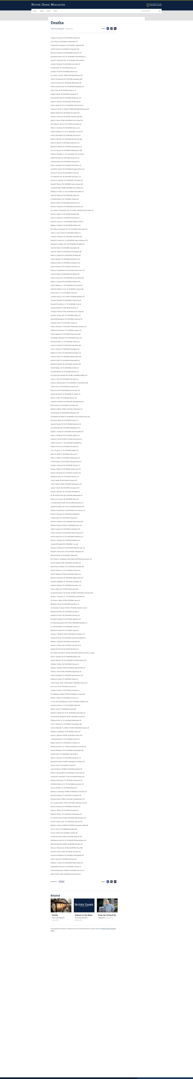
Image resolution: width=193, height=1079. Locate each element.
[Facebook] (108, 28)
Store (55, 11)
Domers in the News (83, 915)
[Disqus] (84, 952)
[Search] (159, 11)
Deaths (55, 915)
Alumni (61, 881)
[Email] (115, 28)
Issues (41, 11)
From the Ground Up (107, 915)
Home (34, 11)
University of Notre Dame (154, 5)
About (48, 11)
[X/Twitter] (111, 28)
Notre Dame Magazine (48, 4)
